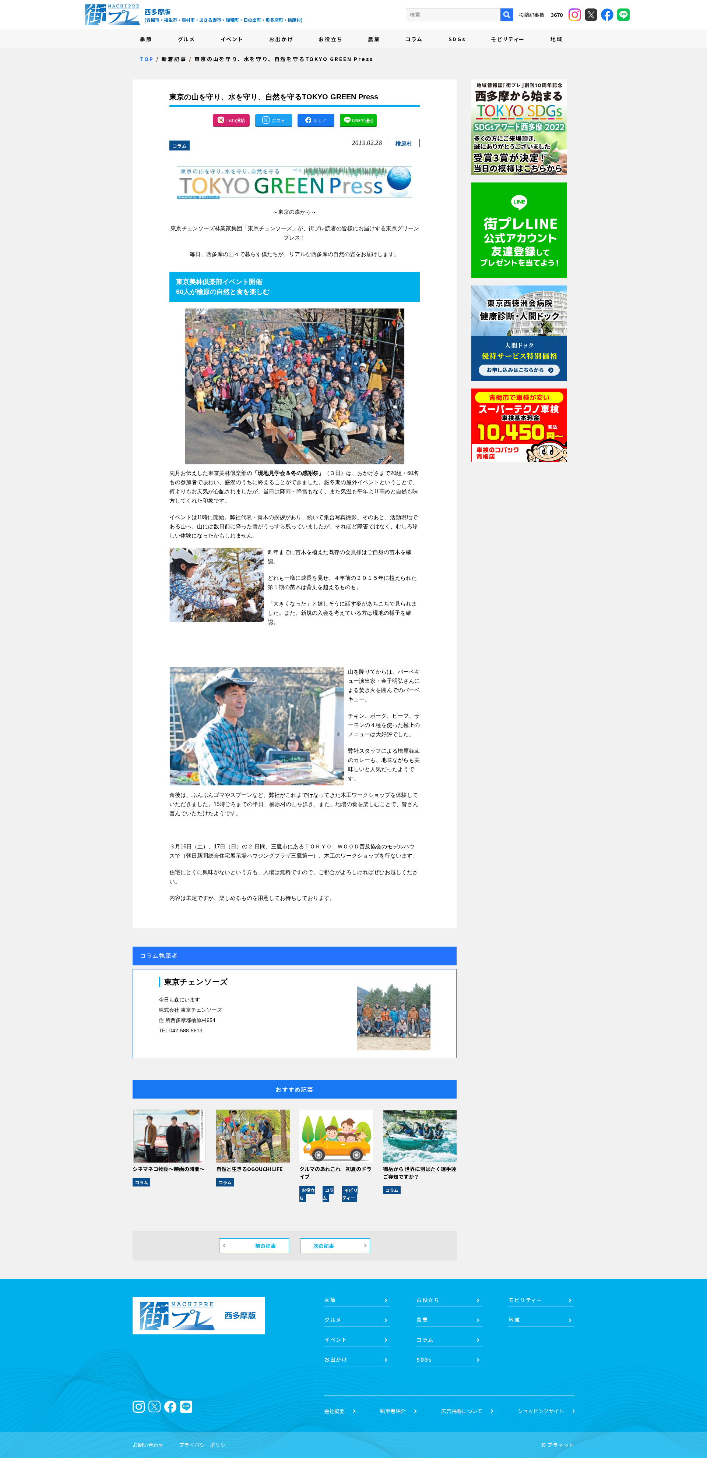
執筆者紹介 (393, 1411)
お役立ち (330, 39)
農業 (374, 39)
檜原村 (403, 143)
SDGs (457, 39)
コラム (414, 39)
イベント (232, 39)
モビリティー (508, 39)
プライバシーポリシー (205, 1444)
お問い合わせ (148, 1444)
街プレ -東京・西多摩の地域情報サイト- (112, 15)
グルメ (186, 39)
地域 (557, 39)
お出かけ (281, 39)
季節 (146, 39)
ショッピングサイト (541, 1411)
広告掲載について (461, 1411)
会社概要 (334, 1411)
